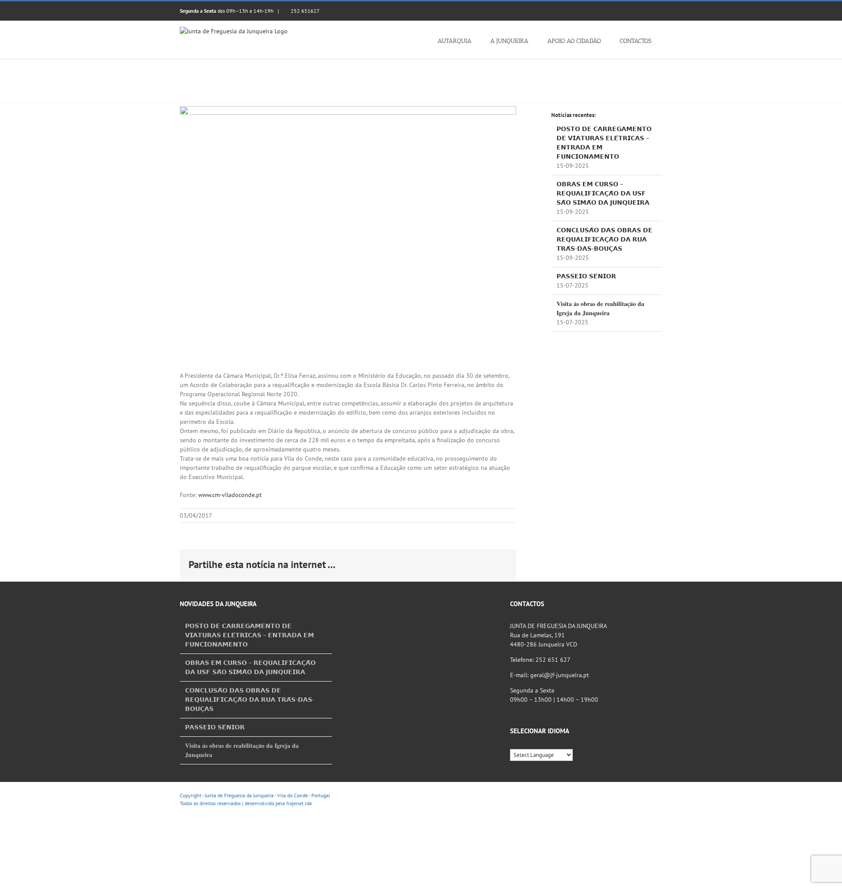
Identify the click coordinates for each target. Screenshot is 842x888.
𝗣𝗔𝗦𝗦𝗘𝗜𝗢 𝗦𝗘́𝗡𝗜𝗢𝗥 (586, 276)
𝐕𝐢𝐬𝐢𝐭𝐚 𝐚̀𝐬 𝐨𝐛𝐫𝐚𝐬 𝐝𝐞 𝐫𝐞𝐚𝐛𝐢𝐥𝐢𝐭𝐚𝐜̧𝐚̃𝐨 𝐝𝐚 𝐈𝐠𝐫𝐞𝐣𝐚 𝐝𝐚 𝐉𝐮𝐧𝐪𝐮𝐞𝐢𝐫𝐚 (242, 750)
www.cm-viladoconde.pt (230, 495)
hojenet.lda (299, 803)
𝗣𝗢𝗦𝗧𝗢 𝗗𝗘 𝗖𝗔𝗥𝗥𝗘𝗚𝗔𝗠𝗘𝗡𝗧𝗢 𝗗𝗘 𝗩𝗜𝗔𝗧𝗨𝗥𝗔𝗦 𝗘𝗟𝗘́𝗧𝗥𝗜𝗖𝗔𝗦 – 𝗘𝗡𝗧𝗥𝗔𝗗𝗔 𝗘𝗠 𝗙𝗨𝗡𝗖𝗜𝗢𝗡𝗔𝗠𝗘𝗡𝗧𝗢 (249, 635)
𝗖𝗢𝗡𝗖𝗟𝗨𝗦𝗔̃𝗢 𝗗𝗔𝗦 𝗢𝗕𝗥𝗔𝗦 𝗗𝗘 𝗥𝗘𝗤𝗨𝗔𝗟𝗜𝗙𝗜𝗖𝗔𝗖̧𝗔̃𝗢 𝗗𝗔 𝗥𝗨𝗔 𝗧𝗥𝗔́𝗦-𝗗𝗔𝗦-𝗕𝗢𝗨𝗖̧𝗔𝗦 (605, 239)
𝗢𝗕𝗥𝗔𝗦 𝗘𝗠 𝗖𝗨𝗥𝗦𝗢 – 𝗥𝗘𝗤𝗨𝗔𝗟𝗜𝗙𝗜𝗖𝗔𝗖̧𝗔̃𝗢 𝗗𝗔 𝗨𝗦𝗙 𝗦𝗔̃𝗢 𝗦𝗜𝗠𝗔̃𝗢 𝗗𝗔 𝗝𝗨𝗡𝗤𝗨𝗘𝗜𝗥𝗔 (603, 193)
